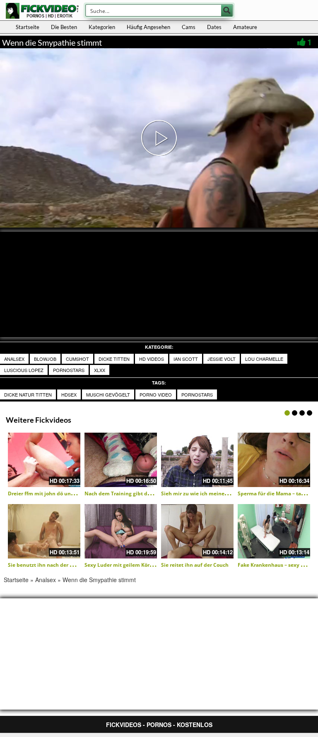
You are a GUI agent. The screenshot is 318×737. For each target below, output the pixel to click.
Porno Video (156, 394)
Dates (214, 27)
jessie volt (221, 358)
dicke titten (114, 358)
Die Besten (64, 27)
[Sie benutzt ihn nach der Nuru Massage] (44, 531)
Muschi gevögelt (108, 394)
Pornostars (68, 370)
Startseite (27, 27)
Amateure (245, 27)
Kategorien (102, 27)
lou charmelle (264, 358)
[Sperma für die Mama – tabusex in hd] (274, 460)
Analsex (14, 358)
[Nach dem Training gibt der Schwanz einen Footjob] (120, 460)
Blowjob (45, 358)
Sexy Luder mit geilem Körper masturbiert (136, 564)
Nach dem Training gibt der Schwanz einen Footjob (147, 493)
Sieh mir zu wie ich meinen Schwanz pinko (213, 493)
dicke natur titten (28, 394)
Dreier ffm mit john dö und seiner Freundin (61, 493)
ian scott (185, 358)
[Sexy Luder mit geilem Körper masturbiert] (120, 531)
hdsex (69, 394)
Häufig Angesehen (148, 27)
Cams (188, 27)
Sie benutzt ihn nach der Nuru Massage (56, 564)
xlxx (99, 370)
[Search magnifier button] (227, 10)
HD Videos (151, 358)
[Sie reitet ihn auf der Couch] (197, 531)
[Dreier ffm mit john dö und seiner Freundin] (44, 460)
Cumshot (77, 358)
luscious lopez (23, 370)
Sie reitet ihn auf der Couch (195, 564)
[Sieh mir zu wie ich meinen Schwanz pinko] (197, 460)
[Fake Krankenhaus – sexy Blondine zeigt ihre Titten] (274, 531)
